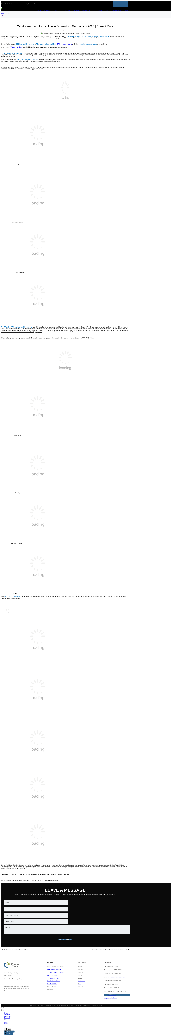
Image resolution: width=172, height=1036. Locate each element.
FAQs (126, 10)
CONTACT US (117, 10)
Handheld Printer (52, 984)
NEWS (107, 10)
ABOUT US (58, 10)
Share (9, 1029)
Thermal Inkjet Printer (53, 978)
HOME (39, 10)
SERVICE (76, 10)
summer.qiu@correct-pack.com (117, 977)
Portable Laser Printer (53, 981)
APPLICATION (87, 10)
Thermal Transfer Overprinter (55, 972)
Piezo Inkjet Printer (52, 975)
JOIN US (67, 10)
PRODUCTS (47, 10)
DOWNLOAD (98, 10)
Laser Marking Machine (54, 969)
